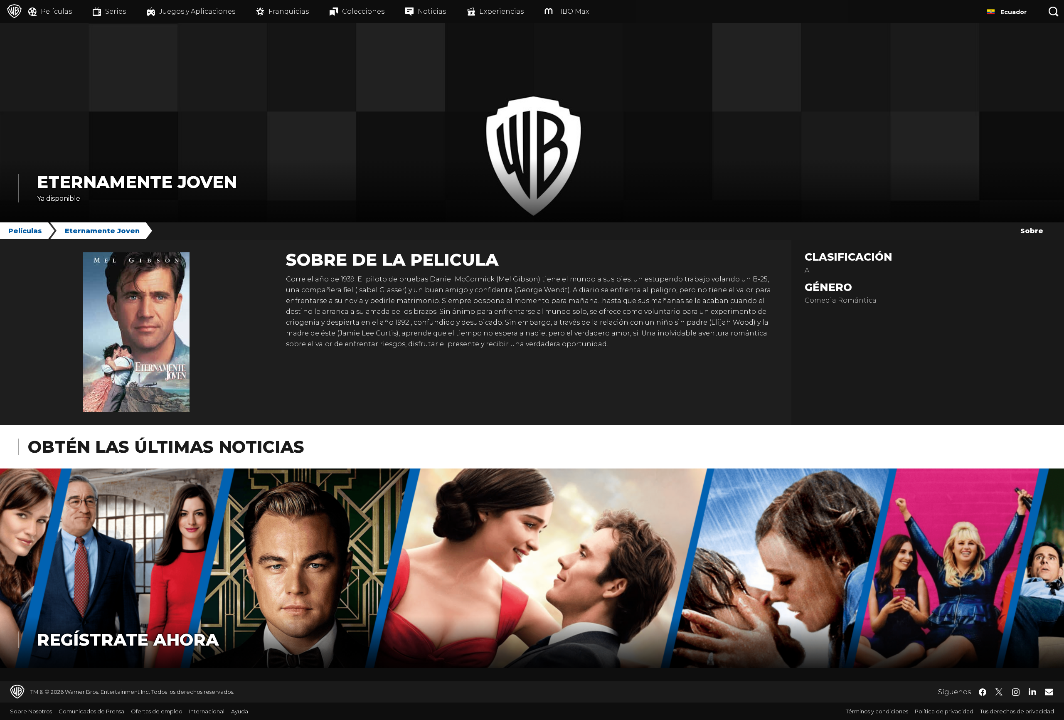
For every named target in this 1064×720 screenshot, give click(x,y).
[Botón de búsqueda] (1053, 11)
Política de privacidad (944, 711)
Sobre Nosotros (31, 711)
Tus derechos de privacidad (1017, 711)
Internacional (206, 711)
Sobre (1031, 231)
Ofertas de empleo (156, 711)
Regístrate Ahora (128, 639)
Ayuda (239, 711)
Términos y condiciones (877, 711)
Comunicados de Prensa (91, 711)
